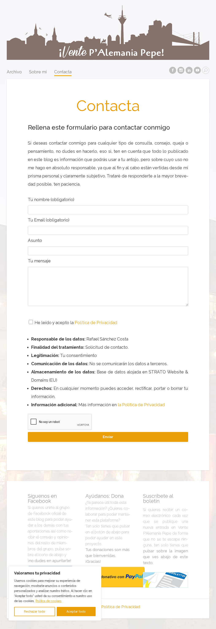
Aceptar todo (76, 611)
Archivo (14, 72)
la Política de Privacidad (141, 404)
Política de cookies (48, 601)
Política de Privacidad (96, 322)
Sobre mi (38, 72)
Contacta (63, 72)
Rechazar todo (34, 611)
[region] (54, 593)
